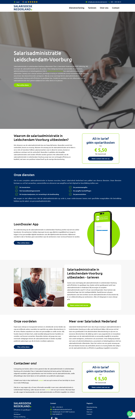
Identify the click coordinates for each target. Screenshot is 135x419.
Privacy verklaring (19, 417)
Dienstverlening (76, 8)
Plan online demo (23, 85)
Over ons (104, 8)
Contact (115, 8)
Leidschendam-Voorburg (55, 71)
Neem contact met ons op (101, 159)
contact (40, 380)
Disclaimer (17, 414)
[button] (129, 413)
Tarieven (92, 8)
